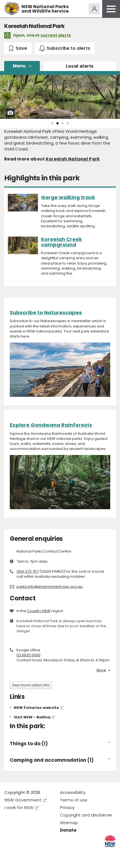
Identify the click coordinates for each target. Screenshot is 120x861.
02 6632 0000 (28, 655)
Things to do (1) (29, 743)
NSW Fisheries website (36, 707)
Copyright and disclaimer (86, 815)
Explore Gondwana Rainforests (51, 424)
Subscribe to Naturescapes (46, 312)
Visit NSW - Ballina (32, 717)
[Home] (11, 8)
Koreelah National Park (73, 159)
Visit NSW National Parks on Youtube (33, 852)
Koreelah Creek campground (61, 242)
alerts (80, 66)
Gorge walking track (68, 197)
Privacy (67, 807)
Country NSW (39, 611)
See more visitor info (30, 685)
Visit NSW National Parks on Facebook (9, 852)
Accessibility (72, 792)
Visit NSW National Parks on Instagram (21, 852)
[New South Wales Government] (110, 841)
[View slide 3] (62, 123)
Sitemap (69, 822)
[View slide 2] (57, 123)
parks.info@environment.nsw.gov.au (49, 586)
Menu (19, 66)
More (101, 670)
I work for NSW (18, 807)
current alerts (55, 35)
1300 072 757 (27, 571)
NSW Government (23, 800)
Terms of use (73, 800)
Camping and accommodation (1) (51, 760)
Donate (68, 830)
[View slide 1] (52, 123)
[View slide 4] (67, 123)
